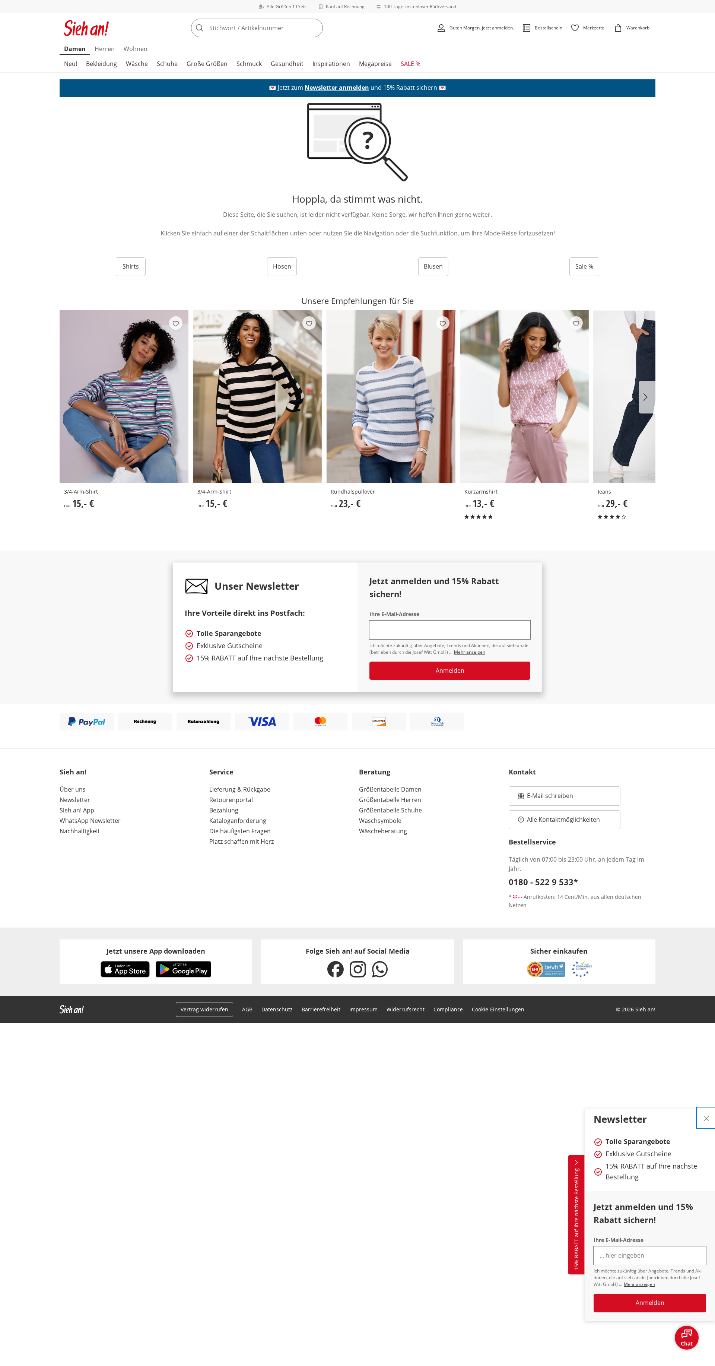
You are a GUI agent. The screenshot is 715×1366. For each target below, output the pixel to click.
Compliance (448, 1009)
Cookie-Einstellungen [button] (498, 1009)
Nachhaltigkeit (80, 831)
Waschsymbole (380, 821)
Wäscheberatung (383, 831)
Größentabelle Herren (390, 800)
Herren (105, 49)
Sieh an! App (77, 810)
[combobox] (273, 28)
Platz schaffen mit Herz (241, 841)
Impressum (363, 1009)
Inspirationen (331, 64)
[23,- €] (390, 396)
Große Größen (207, 64)
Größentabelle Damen (390, 789)
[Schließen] (706, 1118)
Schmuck (249, 64)
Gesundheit (287, 64)
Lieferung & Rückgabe (239, 789)
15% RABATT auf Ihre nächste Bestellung (576, 1219)
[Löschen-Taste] (315, 28)
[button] (647, 397)
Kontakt (522, 771)
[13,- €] (524, 396)
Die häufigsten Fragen (240, 831)
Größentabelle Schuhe (390, 810)
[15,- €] (124, 396)
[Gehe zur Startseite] (86, 28)
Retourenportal (231, 800)
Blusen (433, 266)
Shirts (131, 266)
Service (221, 771)
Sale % (584, 266)
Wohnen (135, 49)
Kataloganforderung (237, 821)
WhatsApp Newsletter (90, 821)
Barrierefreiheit (321, 1009)
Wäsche (137, 64)
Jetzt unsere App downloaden (156, 951)
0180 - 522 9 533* (543, 881)
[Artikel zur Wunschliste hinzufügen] (175, 323)
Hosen (282, 266)
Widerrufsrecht (406, 1009)
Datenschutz (277, 1009)
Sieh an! (73, 771)
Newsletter (75, 800)
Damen (75, 49)
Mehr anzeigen (639, 1284)
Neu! (70, 64)
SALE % (410, 64)
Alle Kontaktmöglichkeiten (563, 819)
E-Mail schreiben (545, 798)
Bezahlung (223, 810)
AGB (247, 1009)
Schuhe (167, 64)
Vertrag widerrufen (204, 1009)
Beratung (374, 771)
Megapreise (375, 64)
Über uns (73, 789)
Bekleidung (101, 64)
